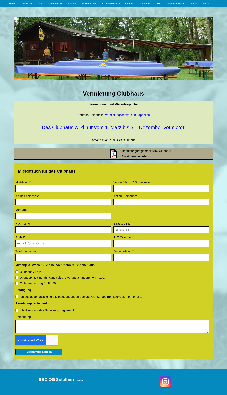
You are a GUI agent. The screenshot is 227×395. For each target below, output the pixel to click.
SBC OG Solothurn (57, 379)
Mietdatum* (23, 182)
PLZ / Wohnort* (124, 237)
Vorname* (22, 209)
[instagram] (165, 382)
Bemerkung (23, 317)
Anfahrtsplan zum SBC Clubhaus (113, 140)
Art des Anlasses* (27, 196)
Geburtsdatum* (124, 251)
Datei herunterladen (135, 156)
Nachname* (23, 223)
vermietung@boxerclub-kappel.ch (127, 115)
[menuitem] (12, 3)
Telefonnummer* (26, 251)
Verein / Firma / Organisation (133, 182)
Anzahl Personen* (125, 196)
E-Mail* (20, 237)
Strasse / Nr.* (122, 223)
